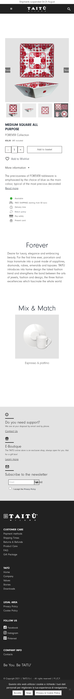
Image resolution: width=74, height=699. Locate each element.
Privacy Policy (30, 489)
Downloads (9, 588)
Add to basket (44, 149)
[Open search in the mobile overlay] (69, 9)
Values (6, 580)
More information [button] (15, 167)
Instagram (13, 633)
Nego (28, 693)
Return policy (20, 212)
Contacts (8, 654)
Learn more (12, 459)
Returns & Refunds (13, 542)
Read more (11, 188)
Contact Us (11, 431)
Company (8, 576)
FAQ (5, 550)
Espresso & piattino (37, 363)
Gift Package (10, 554)
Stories (6, 584)
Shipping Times (11, 537)
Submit (36, 482)
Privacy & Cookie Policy (48, 693)
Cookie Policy (10, 610)
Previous (7, 70)
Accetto (18, 693)
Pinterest (12, 638)
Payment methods (12, 533)
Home (6, 572)
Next (66, 70)
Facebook (13, 627)
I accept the (24, 489)
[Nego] (69, 689)
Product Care (10, 546)
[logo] (36, 7)
